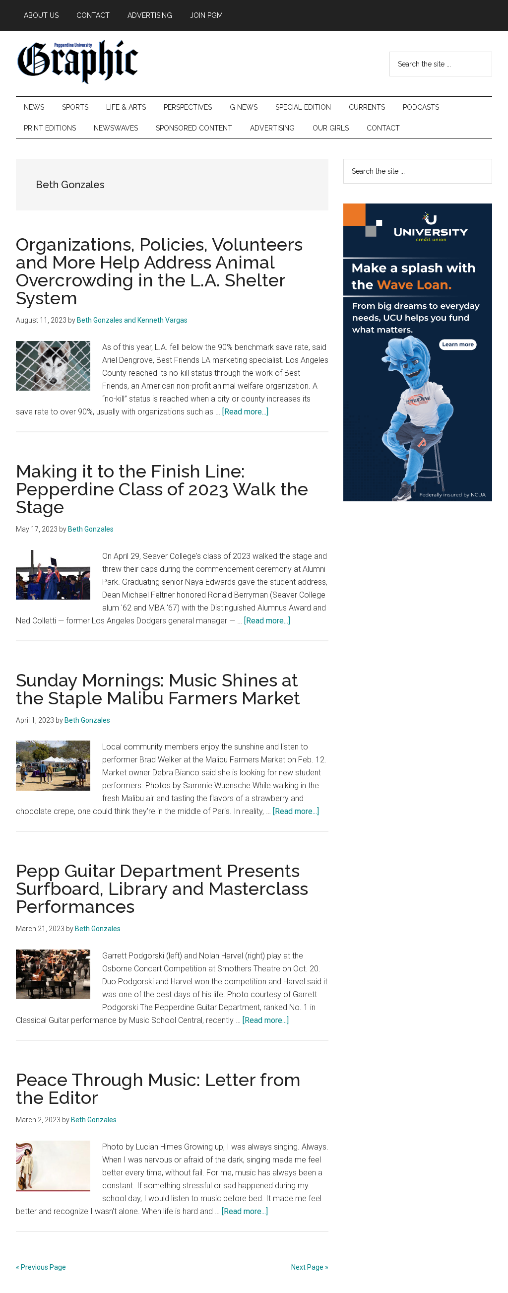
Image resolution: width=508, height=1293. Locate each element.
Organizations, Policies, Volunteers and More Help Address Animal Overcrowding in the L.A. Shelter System (159, 271)
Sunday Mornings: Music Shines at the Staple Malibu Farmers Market (158, 689)
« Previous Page (41, 1267)
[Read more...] (245, 411)
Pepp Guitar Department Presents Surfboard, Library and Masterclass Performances (162, 888)
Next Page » (309, 1267)
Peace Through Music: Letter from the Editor (158, 1088)
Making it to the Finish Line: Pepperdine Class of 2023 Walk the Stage (162, 489)
